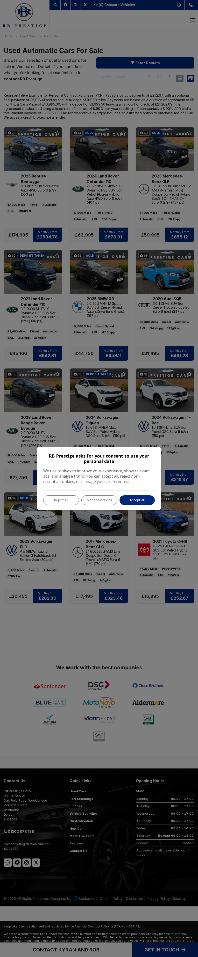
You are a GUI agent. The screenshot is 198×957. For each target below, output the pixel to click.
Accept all (137, 500)
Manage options (99, 500)
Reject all (61, 500)
